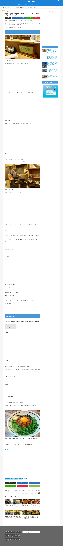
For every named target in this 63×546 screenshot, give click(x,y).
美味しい (16, 539)
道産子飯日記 (31, 1)
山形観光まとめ (26, 4)
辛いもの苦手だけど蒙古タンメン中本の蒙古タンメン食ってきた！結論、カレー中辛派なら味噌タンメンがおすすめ (49, 51)
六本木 (6, 535)
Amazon (9, 531)
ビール (6, 478)
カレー (14, 532)
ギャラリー (43, 4)
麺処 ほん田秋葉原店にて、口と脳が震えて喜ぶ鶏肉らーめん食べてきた (52, 76)
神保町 (6, 539)
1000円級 (6, 531)
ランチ (8, 534)
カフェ (11, 532)
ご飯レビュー (17, 531)
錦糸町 (20, 539)
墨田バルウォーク (15, 535)
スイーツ (17, 532)
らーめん (8, 532)
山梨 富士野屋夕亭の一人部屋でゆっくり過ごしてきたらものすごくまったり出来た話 (52, 64)
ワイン (14, 534)
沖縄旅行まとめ (32, 4)
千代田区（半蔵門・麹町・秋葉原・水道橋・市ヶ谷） (16, 478)
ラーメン (11, 534)
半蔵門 (11, 535)
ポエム (6, 534)
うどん (12, 531)
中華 (18, 534)
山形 (14, 536)
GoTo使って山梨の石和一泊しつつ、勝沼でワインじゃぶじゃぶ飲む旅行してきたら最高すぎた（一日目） (52, 71)
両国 (16, 534)
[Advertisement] (13, 466)
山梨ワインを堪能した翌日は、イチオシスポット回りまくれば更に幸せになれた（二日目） (52, 58)
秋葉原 (8, 539)
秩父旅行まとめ (38, 4)
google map (7, 449)
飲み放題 (6, 540)
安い (5, 536)
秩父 (10, 539)
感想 (18, 536)
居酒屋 (25, 478)
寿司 (9, 536)
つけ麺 (6, 532)
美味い (13, 539)
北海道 (8, 535)
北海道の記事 (20, 4)
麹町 (8, 540)
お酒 (14, 531)
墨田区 (19, 535)
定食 (7, 536)
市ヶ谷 (16, 536)
